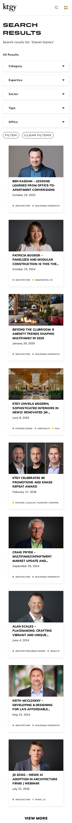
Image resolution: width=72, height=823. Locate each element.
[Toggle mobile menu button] (65, 7)
